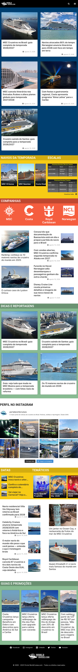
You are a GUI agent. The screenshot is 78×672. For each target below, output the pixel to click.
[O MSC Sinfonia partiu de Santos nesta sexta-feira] (48, 448)
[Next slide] (42, 174)
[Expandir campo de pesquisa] (68, 4)
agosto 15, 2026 (22, 554)
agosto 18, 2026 (54, 260)
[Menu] (75, 3)
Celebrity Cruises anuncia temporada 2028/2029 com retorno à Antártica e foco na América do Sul (13, 527)
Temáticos (40, 470)
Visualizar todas (69, 194)
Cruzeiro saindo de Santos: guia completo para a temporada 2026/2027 (19, 142)
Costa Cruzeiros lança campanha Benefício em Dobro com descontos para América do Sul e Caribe (10, 623)
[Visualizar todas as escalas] (76, 194)
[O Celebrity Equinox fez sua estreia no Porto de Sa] (48, 428)
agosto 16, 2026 (22, 535)
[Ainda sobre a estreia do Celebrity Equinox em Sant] (9, 428)
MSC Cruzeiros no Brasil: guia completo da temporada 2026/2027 (17, 45)
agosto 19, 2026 (30, 148)
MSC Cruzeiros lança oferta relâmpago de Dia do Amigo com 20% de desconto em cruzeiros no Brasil (49, 623)
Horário (72, 167)
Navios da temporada (18, 158)
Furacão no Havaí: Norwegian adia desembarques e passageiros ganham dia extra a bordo (46, 271)
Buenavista (63, 185)
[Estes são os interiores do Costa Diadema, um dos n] (9, 448)
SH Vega (62, 173)
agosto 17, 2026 (55, 297)
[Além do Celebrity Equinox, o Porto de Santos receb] (29, 428)
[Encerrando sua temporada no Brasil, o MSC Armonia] (29, 448)
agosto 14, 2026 (22, 572)
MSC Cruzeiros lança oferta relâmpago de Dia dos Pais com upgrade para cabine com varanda (29, 622)
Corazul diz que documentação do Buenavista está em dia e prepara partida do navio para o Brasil (46, 237)
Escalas (54, 158)
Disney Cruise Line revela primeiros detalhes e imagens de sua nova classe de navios (45, 290)
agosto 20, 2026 (29, 103)
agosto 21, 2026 (30, 51)
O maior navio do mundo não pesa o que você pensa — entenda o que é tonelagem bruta (13, 546)
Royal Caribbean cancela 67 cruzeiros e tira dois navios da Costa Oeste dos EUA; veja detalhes (13, 564)
